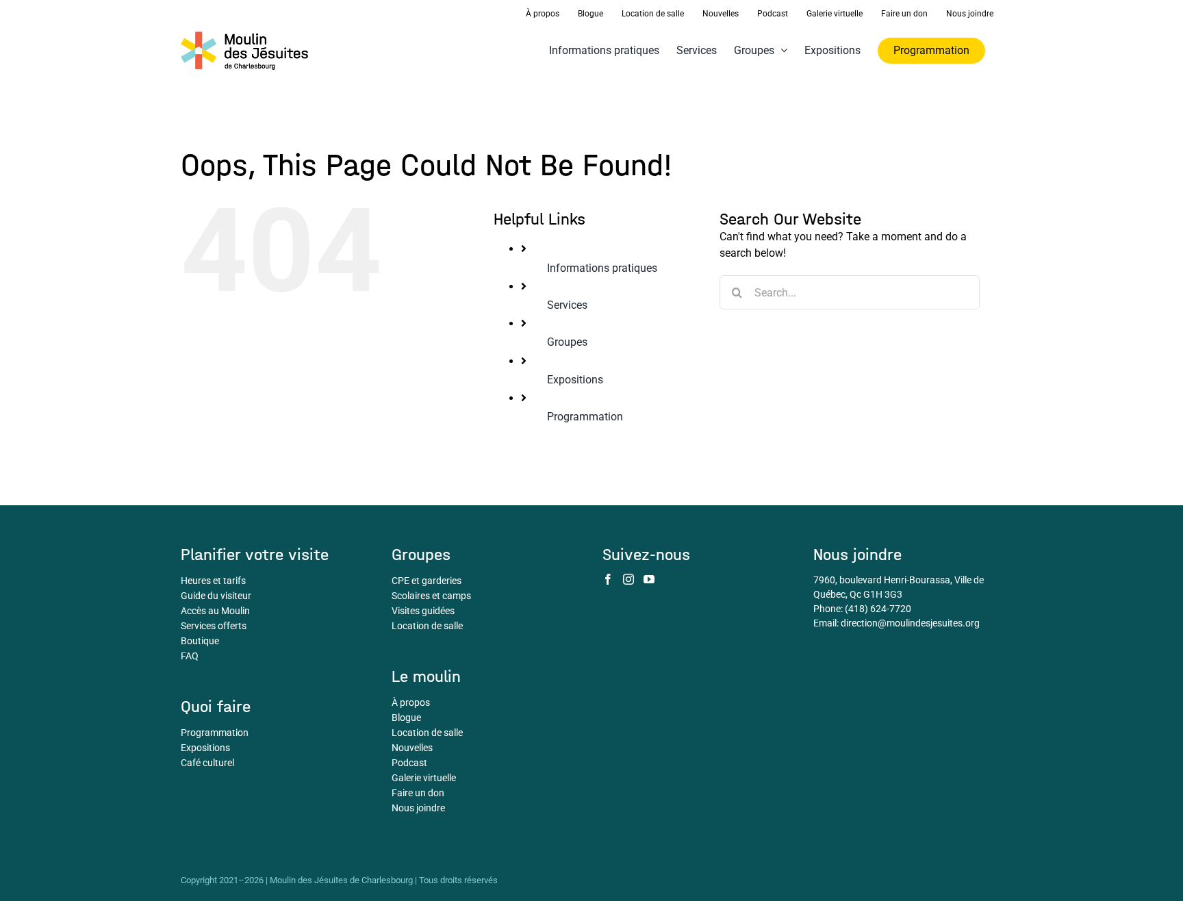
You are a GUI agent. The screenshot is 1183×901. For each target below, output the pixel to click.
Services (567, 305)
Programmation (585, 416)
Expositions (575, 379)
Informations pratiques (602, 268)
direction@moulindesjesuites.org (910, 623)
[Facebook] (607, 579)
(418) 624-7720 (878, 608)
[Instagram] (628, 579)
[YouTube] (649, 579)
